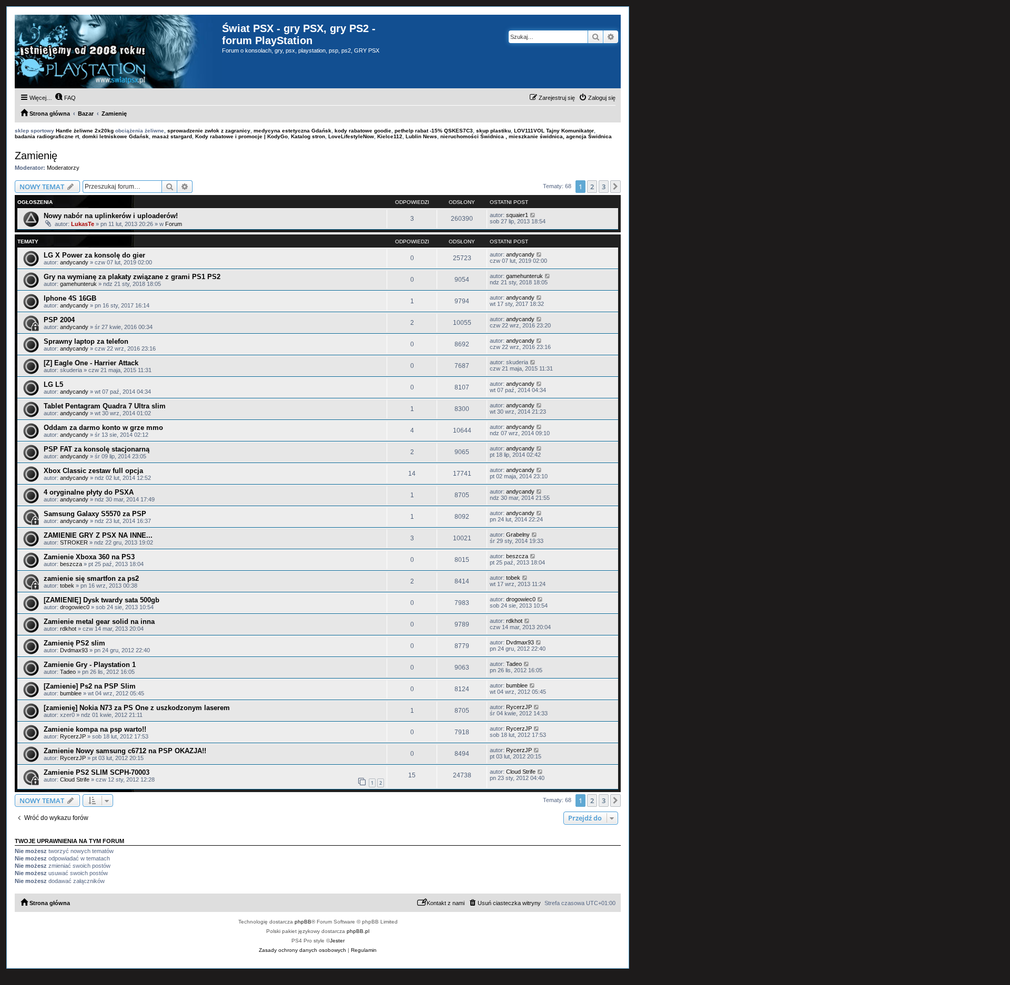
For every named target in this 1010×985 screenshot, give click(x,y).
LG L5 (53, 384)
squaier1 (517, 215)
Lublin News (421, 136)
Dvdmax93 (74, 650)
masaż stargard (172, 136)
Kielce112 (389, 136)
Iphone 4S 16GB (70, 298)
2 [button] (592, 186)
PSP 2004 (59, 320)
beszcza (71, 564)
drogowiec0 (74, 607)
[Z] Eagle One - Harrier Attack (91, 363)
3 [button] (603, 186)
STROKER (74, 542)
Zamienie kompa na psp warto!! (95, 729)
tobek (67, 585)
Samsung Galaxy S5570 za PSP (95, 514)
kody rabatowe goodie (363, 131)
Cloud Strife (74, 779)
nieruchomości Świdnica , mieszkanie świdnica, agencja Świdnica (526, 136)
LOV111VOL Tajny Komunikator (554, 131)
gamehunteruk (78, 284)
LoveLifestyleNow (351, 136)
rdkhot (68, 628)
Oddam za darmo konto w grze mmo (103, 428)
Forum (173, 224)
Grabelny (518, 534)
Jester (337, 940)
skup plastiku (493, 131)
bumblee (71, 693)
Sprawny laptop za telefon (86, 341)
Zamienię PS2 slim (74, 643)
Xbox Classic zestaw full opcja (93, 471)
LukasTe (82, 224)
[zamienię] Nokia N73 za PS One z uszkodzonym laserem (137, 708)
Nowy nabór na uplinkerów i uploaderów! (111, 216)
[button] (615, 186)
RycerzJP (519, 707)
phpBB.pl (358, 931)
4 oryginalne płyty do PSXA (89, 492)
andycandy (74, 262)
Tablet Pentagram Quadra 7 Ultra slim (105, 406)
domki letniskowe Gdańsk (115, 136)
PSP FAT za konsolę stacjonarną (96, 449)
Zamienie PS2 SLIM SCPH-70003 (96, 772)
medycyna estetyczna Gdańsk (292, 131)
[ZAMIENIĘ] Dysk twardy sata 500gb (101, 600)
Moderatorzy (63, 168)
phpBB (303, 922)
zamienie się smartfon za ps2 (91, 578)
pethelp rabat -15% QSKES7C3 (434, 131)
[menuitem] (65, 97)
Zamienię (36, 155)
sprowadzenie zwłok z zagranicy (208, 131)
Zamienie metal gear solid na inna (99, 621)
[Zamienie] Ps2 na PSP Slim (90, 686)
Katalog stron (308, 136)
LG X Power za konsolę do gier (94, 255)
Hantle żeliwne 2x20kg (85, 131)
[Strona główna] (118, 51)
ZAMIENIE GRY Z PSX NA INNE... (98, 535)
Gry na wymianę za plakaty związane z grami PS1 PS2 (132, 277)
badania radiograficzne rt (47, 136)
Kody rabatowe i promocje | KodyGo (241, 136)
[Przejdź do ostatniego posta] (533, 215)
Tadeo (68, 672)
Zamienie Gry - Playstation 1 (90, 665)
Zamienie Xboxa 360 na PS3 (89, 557)
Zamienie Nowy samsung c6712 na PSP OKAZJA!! (125, 751)
